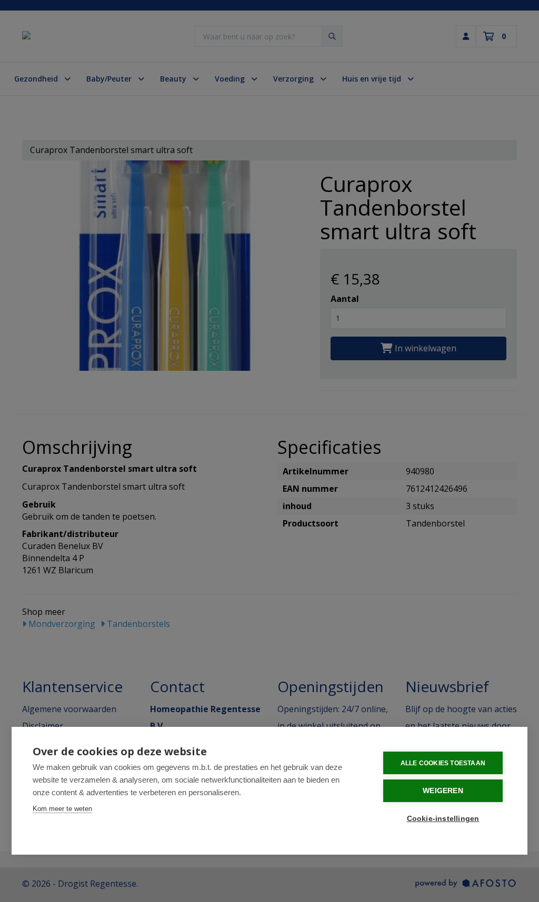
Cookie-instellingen (443, 819)
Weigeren (443, 791)
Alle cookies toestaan (443, 763)
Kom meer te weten (62, 809)
